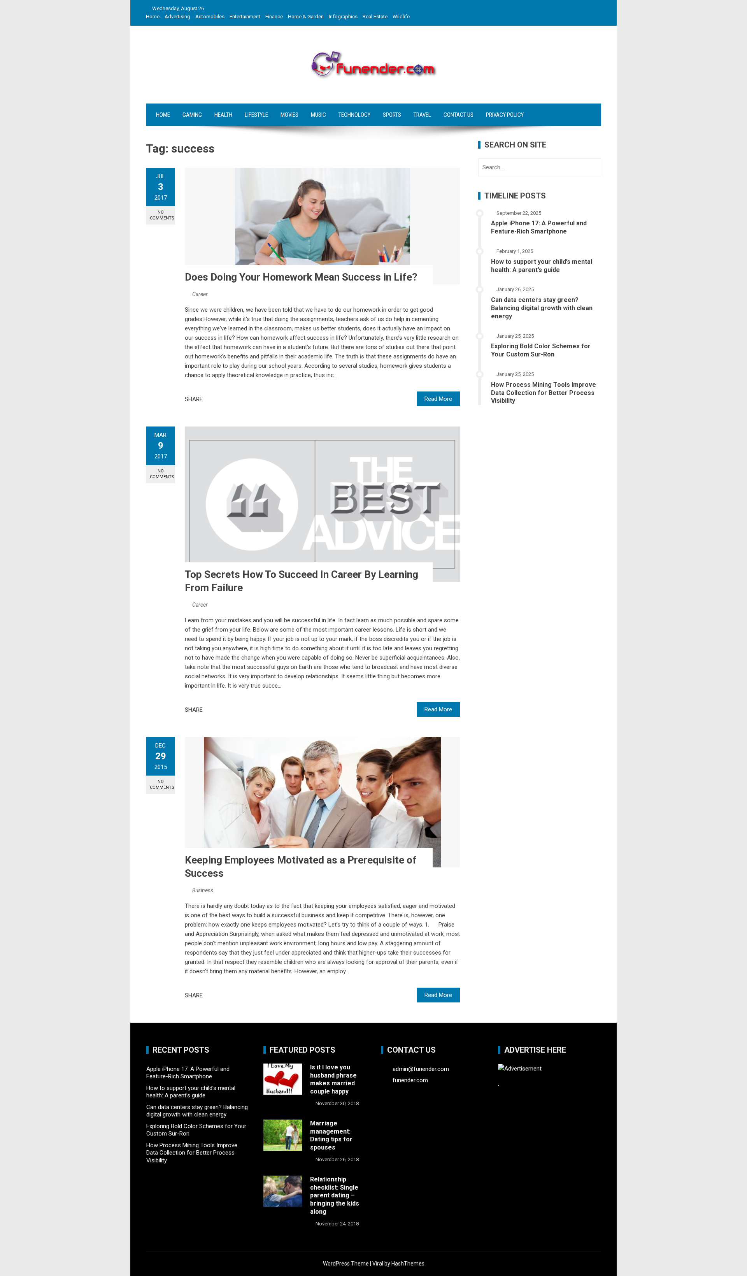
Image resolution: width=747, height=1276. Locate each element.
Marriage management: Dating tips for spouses (331, 1135)
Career (200, 294)
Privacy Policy (505, 114)
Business (202, 890)
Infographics (343, 16)
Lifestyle (256, 114)
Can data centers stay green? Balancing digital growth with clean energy (542, 308)
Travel (422, 114)
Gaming (192, 114)
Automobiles (209, 16)
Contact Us (458, 114)
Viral (377, 1263)
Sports (392, 114)
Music (318, 114)
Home (153, 16)
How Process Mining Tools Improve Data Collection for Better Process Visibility (543, 393)
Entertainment (245, 16)
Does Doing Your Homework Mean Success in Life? (301, 277)
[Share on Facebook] (211, 399)
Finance (274, 16)
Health (223, 114)
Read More (438, 398)
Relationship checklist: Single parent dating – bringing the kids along (334, 1195)
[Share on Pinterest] (228, 399)
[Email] (236, 399)
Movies (289, 114)
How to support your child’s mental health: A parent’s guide (541, 266)
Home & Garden (306, 16)
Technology (354, 114)
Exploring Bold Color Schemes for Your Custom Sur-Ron (541, 350)
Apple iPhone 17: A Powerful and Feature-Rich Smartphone (539, 227)
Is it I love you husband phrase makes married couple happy (333, 1079)
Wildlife (401, 16)
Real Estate (375, 16)
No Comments (162, 215)
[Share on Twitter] (219, 399)
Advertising (177, 16)
